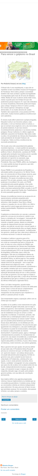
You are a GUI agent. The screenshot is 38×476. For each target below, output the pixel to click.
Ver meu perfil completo (7, 470)
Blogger (23, 474)
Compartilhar (6, 399)
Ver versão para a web (19, 423)
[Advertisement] (19, 22)
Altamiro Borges (7, 465)
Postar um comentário (10, 409)
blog (23, 83)
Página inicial (19, 419)
